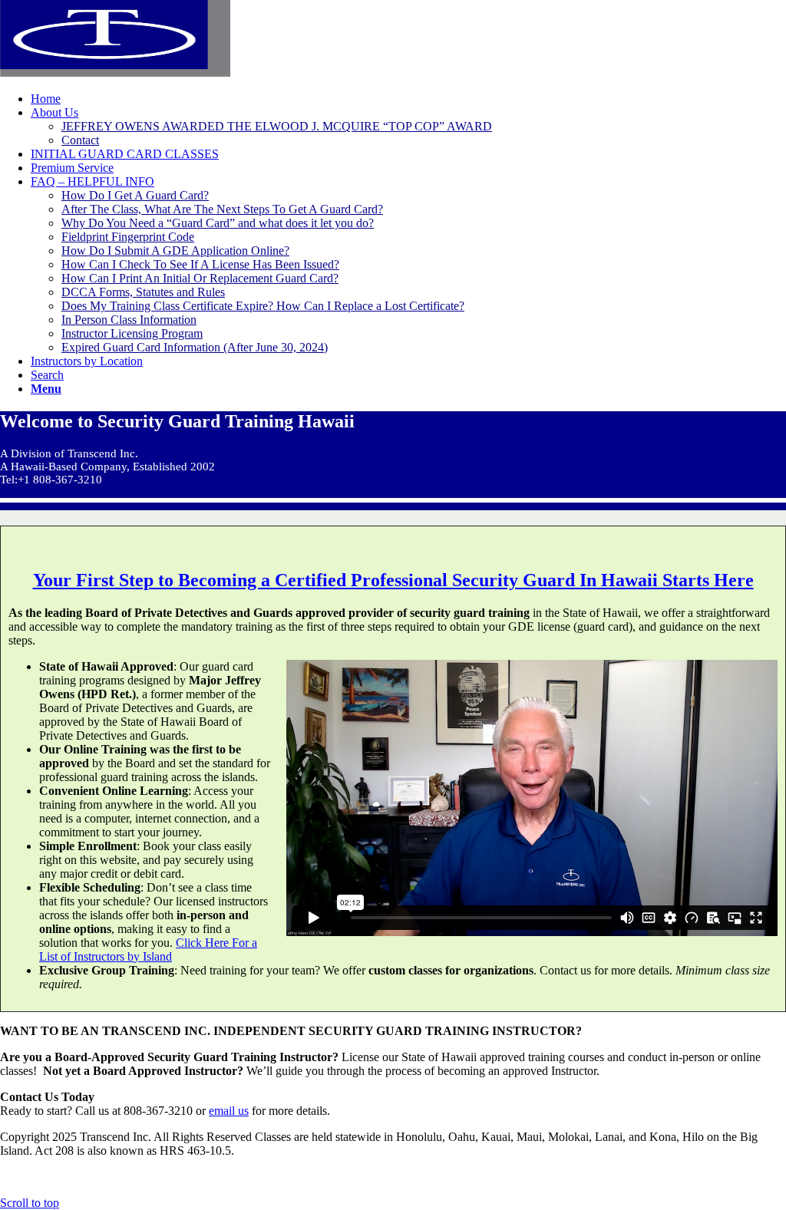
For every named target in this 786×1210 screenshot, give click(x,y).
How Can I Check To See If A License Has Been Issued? (200, 264)
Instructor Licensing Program (132, 333)
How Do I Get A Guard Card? (135, 195)
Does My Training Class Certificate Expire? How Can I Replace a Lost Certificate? (262, 305)
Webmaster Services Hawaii (481, 1176)
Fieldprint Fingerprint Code (127, 236)
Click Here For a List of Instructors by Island (148, 949)
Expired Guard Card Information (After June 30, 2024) (194, 347)
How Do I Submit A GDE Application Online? (175, 250)
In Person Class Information (128, 319)
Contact (80, 140)
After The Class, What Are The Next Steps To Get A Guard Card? (222, 209)
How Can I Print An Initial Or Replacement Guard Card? (200, 278)
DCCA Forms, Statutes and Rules (143, 291)
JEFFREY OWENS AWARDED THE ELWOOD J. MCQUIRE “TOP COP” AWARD (276, 126)
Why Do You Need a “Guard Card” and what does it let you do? (217, 222)
